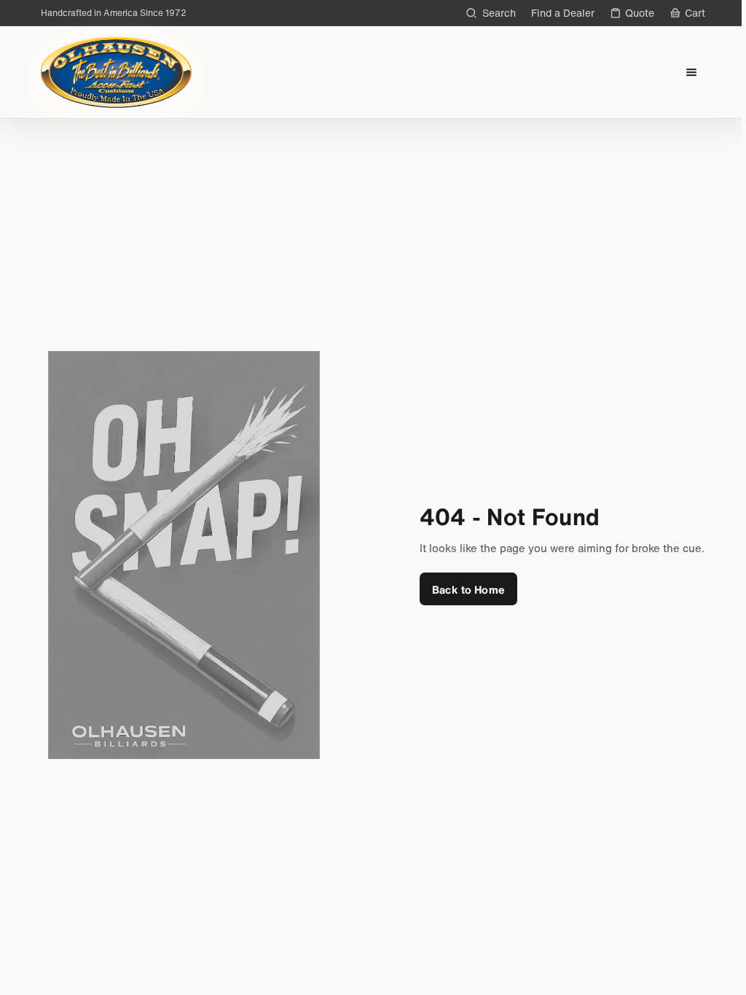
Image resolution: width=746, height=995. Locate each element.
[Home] (116, 72)
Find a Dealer (562, 12)
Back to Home (468, 589)
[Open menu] (692, 72)
